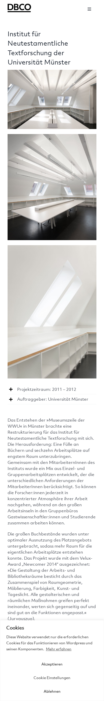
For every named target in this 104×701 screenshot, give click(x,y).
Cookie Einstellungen (52, 677)
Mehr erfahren (58, 648)
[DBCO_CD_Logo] (20, 4)
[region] (52, 660)
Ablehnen (52, 691)
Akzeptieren (52, 663)
